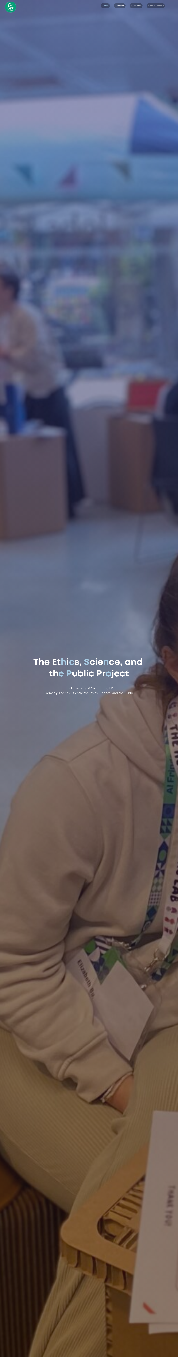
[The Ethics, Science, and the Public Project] (10, 7)
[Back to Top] (168, 1347)
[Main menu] (171, 6)
